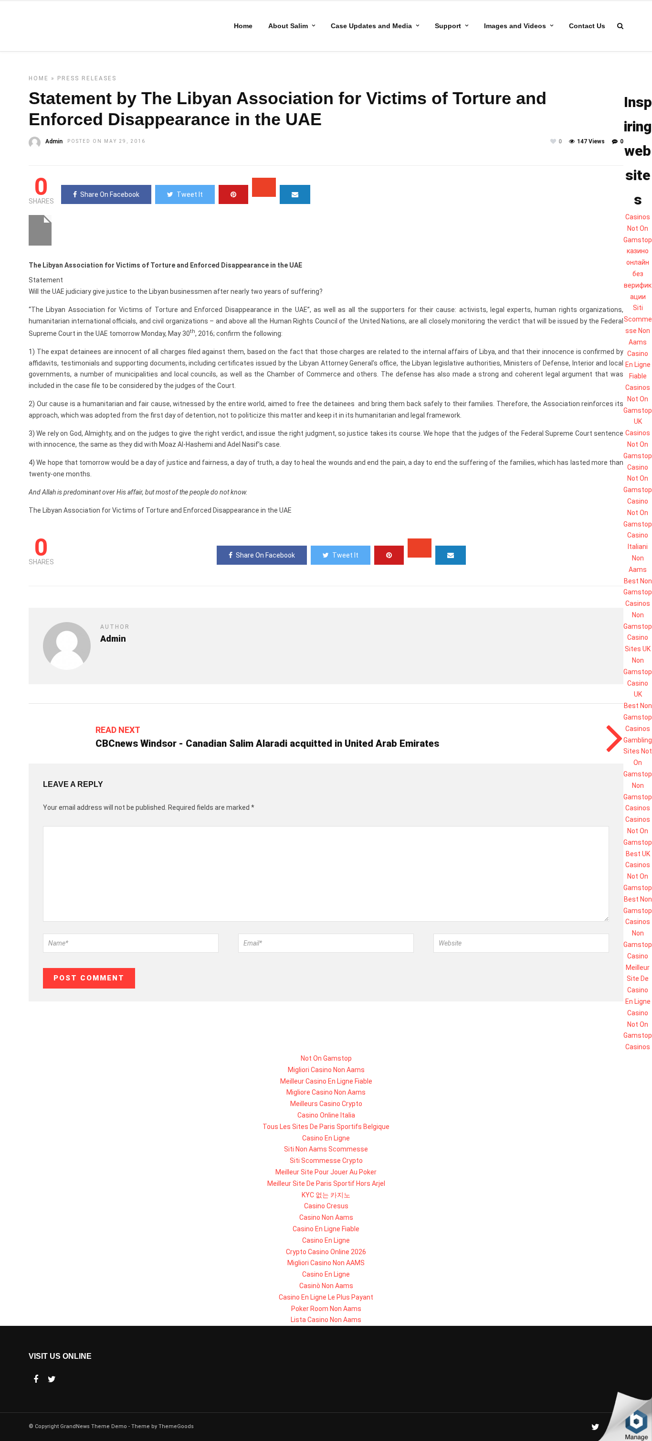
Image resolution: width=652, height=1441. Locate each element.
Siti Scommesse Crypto (326, 1160)
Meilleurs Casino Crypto (326, 1104)
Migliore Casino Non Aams (326, 1092)
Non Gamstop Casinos (637, 797)
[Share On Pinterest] (233, 194)
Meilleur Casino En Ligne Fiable (326, 1081)
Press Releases (86, 78)
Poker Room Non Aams (326, 1308)
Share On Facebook (109, 194)
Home (243, 26)
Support (448, 26)
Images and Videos (515, 26)
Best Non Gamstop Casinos (637, 592)
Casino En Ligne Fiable (638, 365)
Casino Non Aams (326, 1217)
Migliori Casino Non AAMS (326, 1263)
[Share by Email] (295, 194)
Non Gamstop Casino (637, 944)
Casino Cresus (326, 1206)
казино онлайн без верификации (638, 273)
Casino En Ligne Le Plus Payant (326, 1297)
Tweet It (190, 194)
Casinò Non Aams (326, 1286)
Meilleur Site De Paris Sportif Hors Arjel (326, 1183)
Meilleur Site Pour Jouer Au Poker (326, 1172)
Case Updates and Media (371, 26)
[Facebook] (35, 1379)
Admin (54, 141)
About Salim (288, 26)
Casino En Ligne (326, 1138)
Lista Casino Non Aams (326, 1319)
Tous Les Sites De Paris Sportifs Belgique (326, 1126)
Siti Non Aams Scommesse (326, 1149)
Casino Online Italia (326, 1115)
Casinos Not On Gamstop (637, 228)
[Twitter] (52, 1379)
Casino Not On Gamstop (637, 478)
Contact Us (587, 26)
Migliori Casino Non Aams (326, 1070)
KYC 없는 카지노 (326, 1195)
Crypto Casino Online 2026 (326, 1252)
